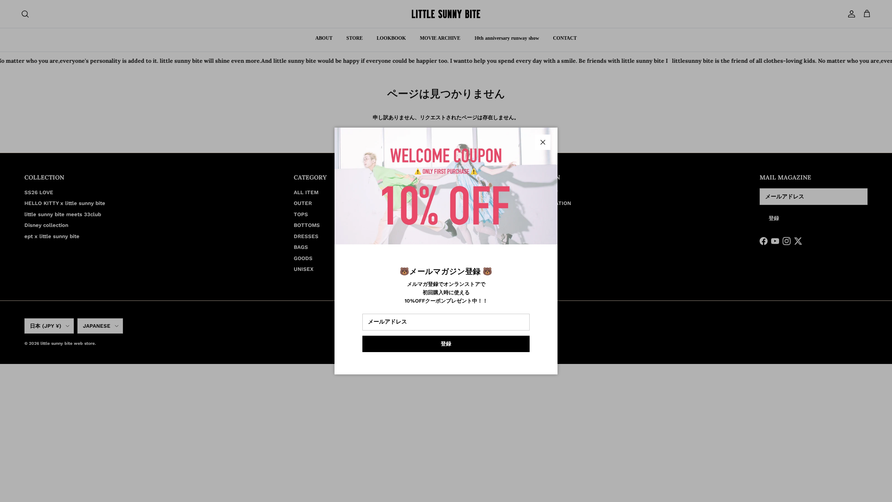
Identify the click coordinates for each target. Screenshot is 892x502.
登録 (446, 344)
